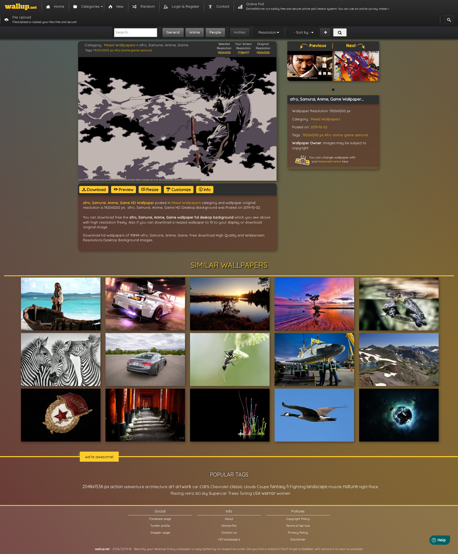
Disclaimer (298, 539)
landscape (317, 486)
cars (204, 486)
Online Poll (229, 526)
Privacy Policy (298, 532)
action (116, 486)
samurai (146, 50)
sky (205, 493)
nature (350, 486)
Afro (117, 50)
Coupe (263, 486)
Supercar (218, 493)
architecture (156, 486)
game (135, 50)
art (171, 486)
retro (189, 493)
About (229, 519)
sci (198, 493)
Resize (151, 189)
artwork (183, 486)
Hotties (239, 32)
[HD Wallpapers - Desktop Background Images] (21, 6)
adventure (134, 486)
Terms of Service (298, 526)
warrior (269, 493)
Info (207, 189)
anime (125, 50)
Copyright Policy (298, 519)
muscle (335, 486)
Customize (180, 189)
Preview (125, 189)
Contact (307, 549)
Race (373, 486)
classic (236, 486)
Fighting (298, 486)
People (215, 32)
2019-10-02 (319, 127)
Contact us (229, 532)
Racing (177, 493)
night (363, 486)
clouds (250, 486)
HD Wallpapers (229, 539)
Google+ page (160, 532)
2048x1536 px (95, 486)
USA (257, 493)
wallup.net (102, 549)
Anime (195, 32)
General (173, 32)
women (283, 493)
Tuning (246, 493)
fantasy (277, 486)
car (195, 486)
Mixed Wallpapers (119, 45)
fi (288, 486)
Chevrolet (219, 486)
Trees (233, 493)
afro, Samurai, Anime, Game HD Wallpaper (118, 203)
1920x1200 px (103, 50)
